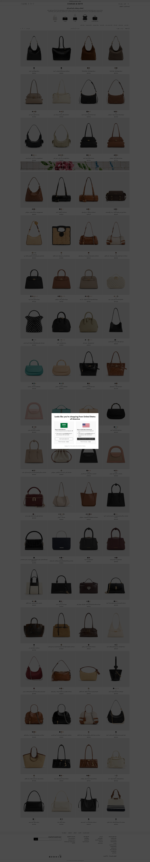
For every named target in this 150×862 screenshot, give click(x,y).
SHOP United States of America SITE (86, 438)
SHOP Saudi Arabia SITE (64, 438)
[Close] (97, 414)
